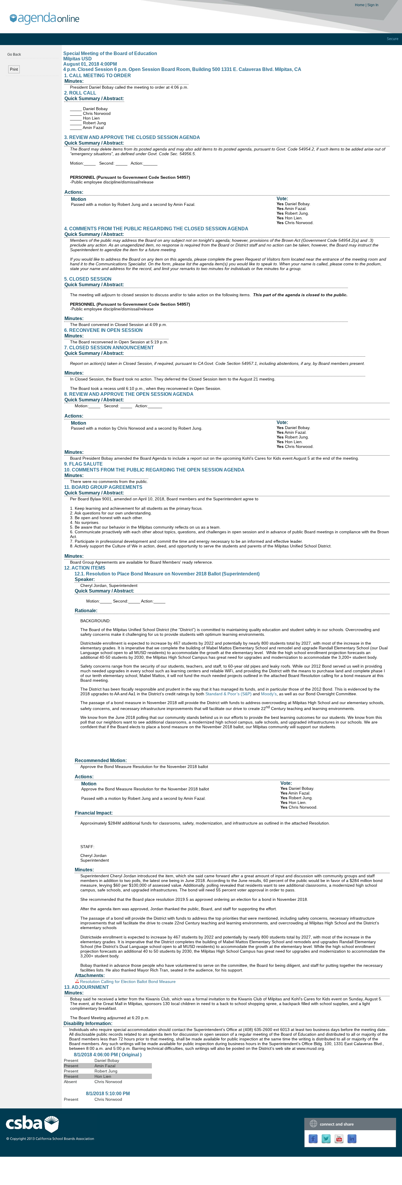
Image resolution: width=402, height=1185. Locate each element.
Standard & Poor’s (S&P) (228, 693)
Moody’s (269, 693)
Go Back (14, 54)
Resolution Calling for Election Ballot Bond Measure (128, 981)
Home (360, 5)
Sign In (372, 5)
